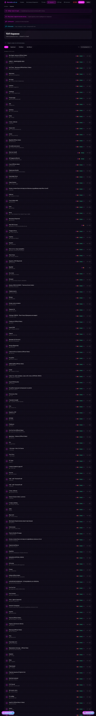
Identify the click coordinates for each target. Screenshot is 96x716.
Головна (6, 6)
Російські (21, 47)
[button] (48, 56)
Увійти (88, 2)
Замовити (81, 2)
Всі (6, 47)
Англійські (29, 47)
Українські (12, 47)
